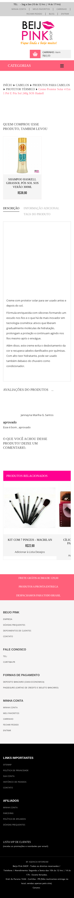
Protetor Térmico (20, 89)
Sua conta (8, 776)
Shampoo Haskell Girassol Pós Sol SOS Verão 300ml (22, 183)
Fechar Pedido (34, 14)
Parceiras (8, 813)
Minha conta (10, 707)
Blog (51, 14)
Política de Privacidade (16, 770)
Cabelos (22, 85)
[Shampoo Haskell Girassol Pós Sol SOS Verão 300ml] (22, 155)
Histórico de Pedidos (14, 782)
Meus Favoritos (41, 9)
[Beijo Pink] (37, 33)
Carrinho (62, 9)
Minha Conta (19, 9)
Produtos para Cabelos (51, 85)
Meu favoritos (11, 713)
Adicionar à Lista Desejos (30, 552)
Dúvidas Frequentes (14, 625)
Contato (8, 636)
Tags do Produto (37, 214)
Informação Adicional (41, 208)
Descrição (11, 208)
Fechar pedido (11, 724)
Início (7, 85)
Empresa (7, 619)
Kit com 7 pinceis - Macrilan (30, 539)
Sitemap (7, 764)
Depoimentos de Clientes (17, 630)
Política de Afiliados (14, 819)
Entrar (65, 14)
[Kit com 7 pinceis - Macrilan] (30, 484)
